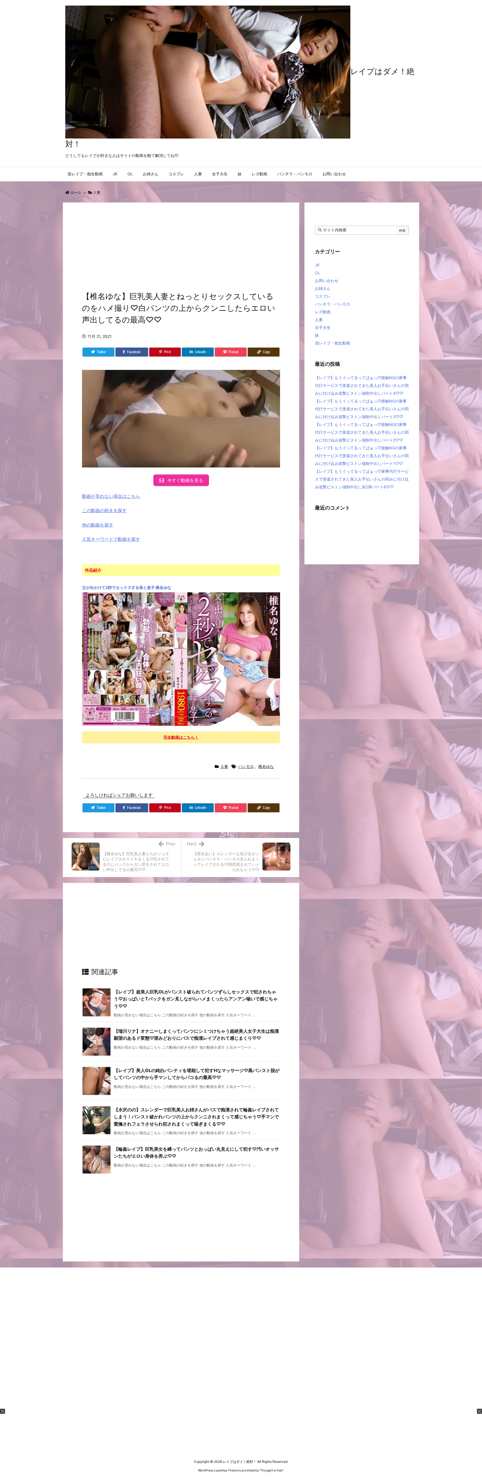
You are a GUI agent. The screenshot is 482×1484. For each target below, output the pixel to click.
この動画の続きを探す (104, 510)
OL (317, 272)
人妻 (96, 192)
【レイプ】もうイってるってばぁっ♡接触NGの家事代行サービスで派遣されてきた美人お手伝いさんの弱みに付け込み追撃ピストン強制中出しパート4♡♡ (362, 385)
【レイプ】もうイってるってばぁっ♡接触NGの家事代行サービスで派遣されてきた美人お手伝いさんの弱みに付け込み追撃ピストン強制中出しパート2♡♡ (362, 432)
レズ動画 (323, 311)
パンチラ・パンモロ (332, 304)
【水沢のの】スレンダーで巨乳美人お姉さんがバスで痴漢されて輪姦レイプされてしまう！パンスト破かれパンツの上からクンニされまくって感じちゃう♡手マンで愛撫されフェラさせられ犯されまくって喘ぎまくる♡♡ (196, 1117)
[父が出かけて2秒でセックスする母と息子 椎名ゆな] (181, 658)
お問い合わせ (326, 280)
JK (317, 265)
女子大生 (323, 327)
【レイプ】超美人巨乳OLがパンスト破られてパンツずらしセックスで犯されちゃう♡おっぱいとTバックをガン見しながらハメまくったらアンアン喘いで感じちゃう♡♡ (196, 999)
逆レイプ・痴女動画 (332, 343)
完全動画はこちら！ (181, 737)
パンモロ (246, 766)
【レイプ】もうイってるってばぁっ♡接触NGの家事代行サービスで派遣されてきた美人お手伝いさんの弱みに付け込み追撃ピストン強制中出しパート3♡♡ (362, 409)
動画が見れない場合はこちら (111, 496)
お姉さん (323, 288)
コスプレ (323, 296)
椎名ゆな (266, 766)
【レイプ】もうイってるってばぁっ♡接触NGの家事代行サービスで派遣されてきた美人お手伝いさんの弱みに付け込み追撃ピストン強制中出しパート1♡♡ (362, 455)
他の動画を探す (97, 525)
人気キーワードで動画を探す (111, 539)
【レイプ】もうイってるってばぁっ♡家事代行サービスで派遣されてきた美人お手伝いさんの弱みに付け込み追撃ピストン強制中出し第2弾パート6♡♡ (362, 479)
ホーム (75, 192)
